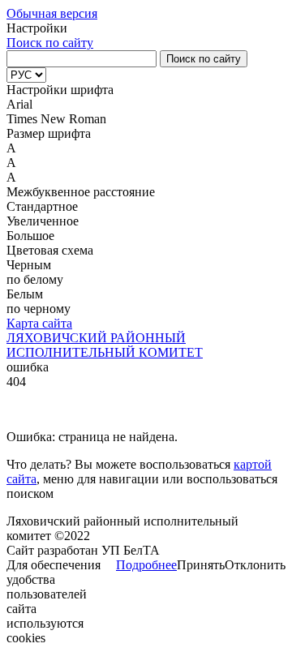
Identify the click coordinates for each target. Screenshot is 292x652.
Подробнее (146, 565)
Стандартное (42, 206)
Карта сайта (39, 323)
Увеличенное (42, 221)
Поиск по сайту (49, 42)
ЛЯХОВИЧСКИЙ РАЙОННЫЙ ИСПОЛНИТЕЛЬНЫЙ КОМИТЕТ (104, 345)
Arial (19, 104)
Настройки (36, 28)
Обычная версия (51, 13)
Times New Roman (56, 119)
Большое (30, 235)
